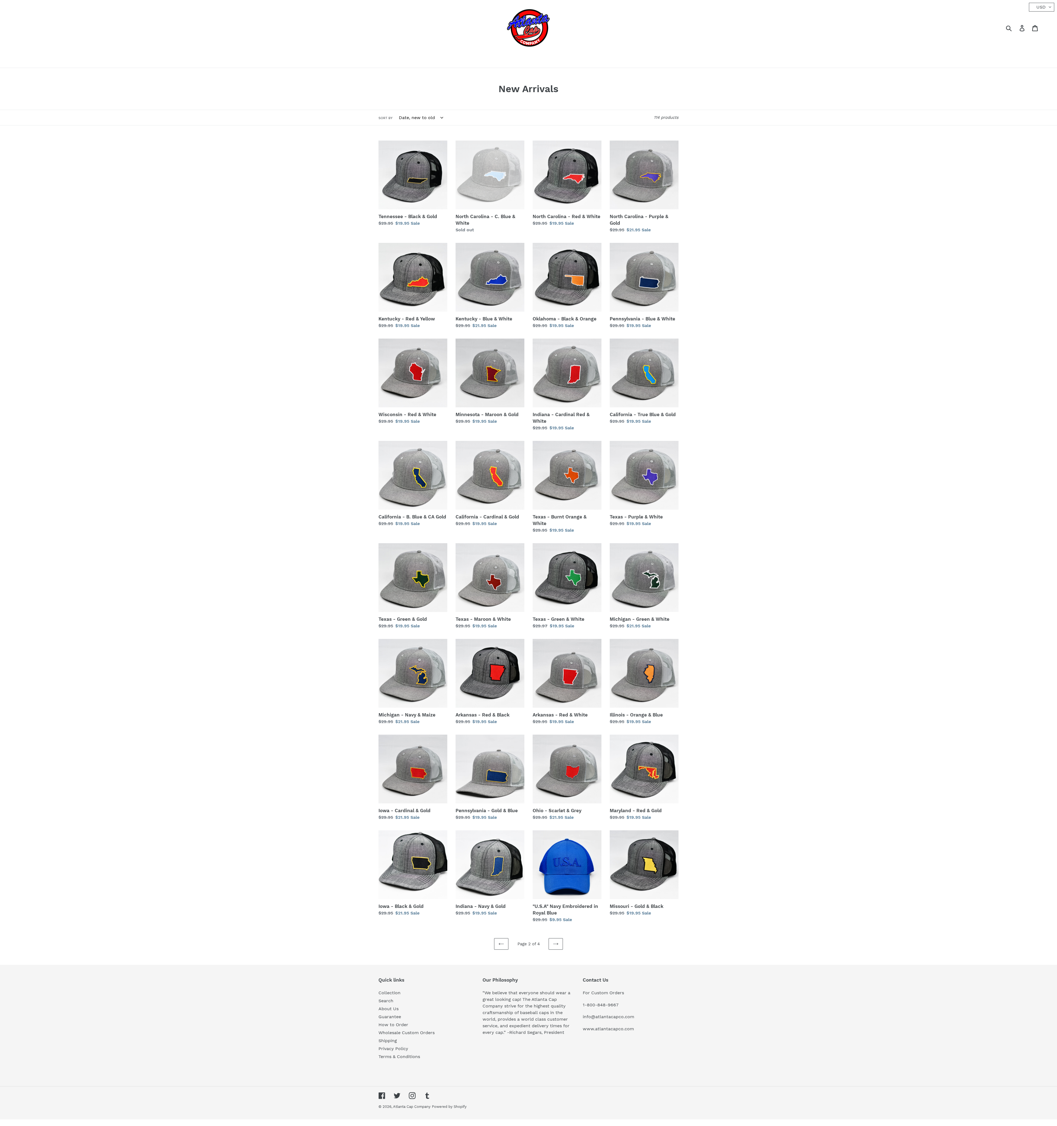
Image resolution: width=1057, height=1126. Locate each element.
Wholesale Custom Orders (406, 1032)
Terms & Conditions (399, 1056)
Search (385, 1000)
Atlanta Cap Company (412, 1107)
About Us (388, 1008)
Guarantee (389, 1016)
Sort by (385, 118)
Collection (389, 992)
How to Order (393, 1024)
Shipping (387, 1040)
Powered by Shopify (449, 1107)
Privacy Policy (393, 1048)
